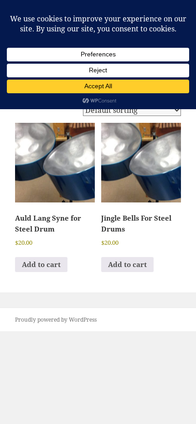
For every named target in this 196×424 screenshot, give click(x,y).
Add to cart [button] (41, 264)
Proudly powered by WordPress (56, 319)
